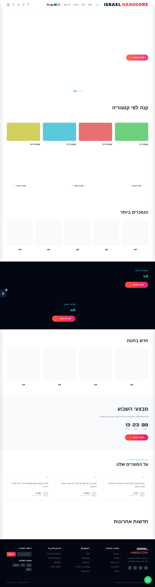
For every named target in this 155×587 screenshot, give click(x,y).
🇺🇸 (48, 4)
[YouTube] (146, 568)
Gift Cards (56, 566)
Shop (116, 558)
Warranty (85, 571)
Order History (54, 558)
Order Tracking (83, 566)
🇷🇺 (51, 4)
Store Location (54, 553)
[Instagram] (140, 568)
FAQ (88, 553)
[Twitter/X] (135, 568)
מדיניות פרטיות (23, 583)
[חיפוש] (28, 4)
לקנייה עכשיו (138, 57)
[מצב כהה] (23, 4)
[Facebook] (130, 568)
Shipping (86, 558)
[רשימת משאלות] (13, 4)
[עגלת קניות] (8, 4)
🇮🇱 (59, 4)
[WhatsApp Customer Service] (148, 580)
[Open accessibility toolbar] (3, 293)
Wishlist (57, 562)
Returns (86, 562)
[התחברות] (18, 4)
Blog (117, 571)
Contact (115, 566)
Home (116, 553)
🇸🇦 (55, 4)
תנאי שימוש (11, 583)
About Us (114, 562)
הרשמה (11, 554)
